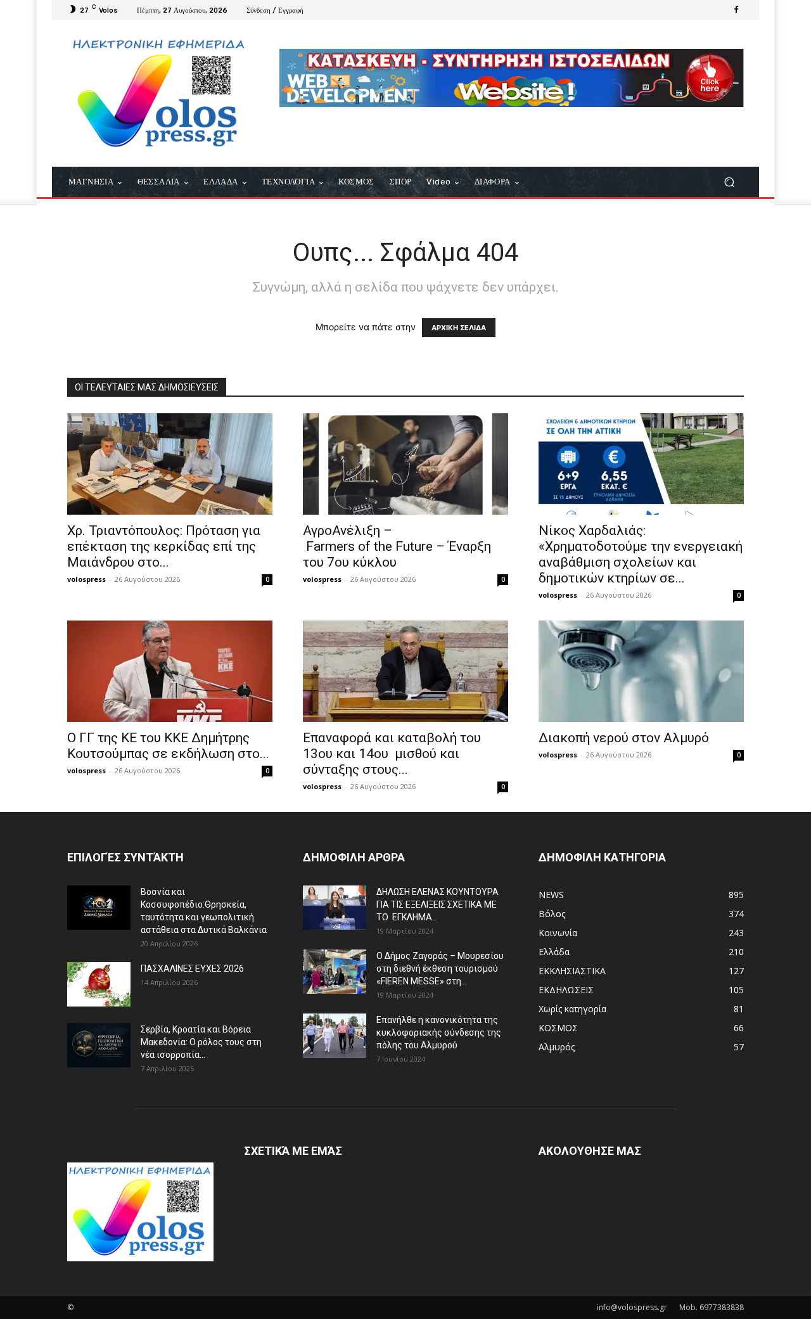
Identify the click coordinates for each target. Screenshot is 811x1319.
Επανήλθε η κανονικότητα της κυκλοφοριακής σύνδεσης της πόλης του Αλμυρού (438, 1032)
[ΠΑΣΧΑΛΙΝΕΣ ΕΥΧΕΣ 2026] (99, 984)
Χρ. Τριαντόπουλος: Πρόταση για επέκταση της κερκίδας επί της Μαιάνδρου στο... (163, 546)
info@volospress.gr (632, 1307)
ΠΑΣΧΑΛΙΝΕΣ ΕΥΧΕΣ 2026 (192, 968)
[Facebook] (736, 10)
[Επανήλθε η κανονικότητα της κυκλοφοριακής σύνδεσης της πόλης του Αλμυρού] (334, 1035)
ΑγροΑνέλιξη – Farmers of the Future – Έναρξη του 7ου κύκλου (397, 546)
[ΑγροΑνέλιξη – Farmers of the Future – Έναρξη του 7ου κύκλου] (405, 464)
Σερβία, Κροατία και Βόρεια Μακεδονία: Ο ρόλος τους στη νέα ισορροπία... (201, 1042)
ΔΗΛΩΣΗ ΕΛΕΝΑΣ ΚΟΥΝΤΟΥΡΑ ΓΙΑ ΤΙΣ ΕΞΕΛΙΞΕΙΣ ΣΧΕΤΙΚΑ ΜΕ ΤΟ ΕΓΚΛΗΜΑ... (437, 904)
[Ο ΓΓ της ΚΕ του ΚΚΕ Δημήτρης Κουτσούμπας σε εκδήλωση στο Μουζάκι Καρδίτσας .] (169, 671)
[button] (729, 182)
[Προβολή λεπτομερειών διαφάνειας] (511, 78)
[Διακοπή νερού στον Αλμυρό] (641, 671)
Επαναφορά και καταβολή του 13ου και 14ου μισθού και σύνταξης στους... (392, 753)
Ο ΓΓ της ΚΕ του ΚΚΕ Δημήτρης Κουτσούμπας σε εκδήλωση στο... (168, 745)
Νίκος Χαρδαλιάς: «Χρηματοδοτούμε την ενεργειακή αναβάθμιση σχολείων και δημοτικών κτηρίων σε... (641, 554)
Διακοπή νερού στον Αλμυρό (624, 737)
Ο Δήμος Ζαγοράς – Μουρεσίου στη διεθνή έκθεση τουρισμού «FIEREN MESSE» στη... (440, 968)
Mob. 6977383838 (711, 1307)
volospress (86, 579)
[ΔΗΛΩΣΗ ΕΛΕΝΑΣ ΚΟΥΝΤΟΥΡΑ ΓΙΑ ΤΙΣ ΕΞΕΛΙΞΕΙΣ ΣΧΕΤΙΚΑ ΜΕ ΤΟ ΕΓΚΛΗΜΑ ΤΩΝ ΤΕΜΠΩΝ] (334, 907)
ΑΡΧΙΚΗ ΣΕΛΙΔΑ (458, 327)
